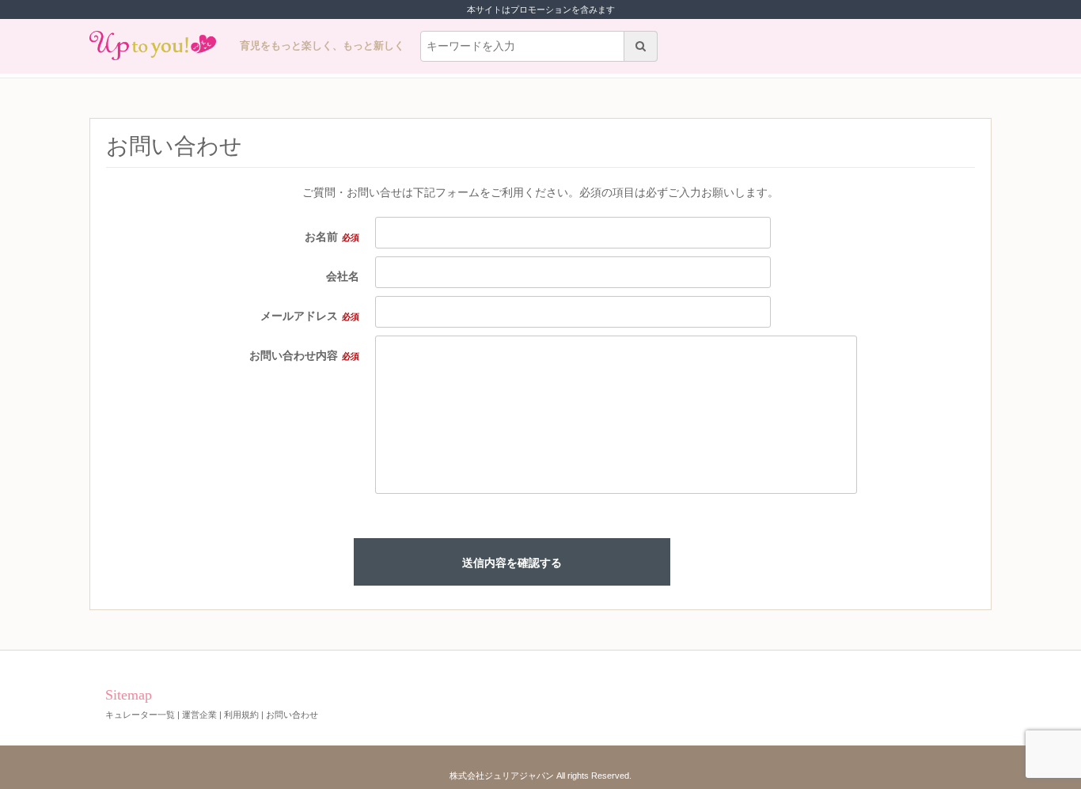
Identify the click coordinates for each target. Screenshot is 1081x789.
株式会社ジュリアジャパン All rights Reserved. (540, 775)
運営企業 (199, 714)
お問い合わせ (292, 714)
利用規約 (241, 714)
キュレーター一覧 (140, 714)
